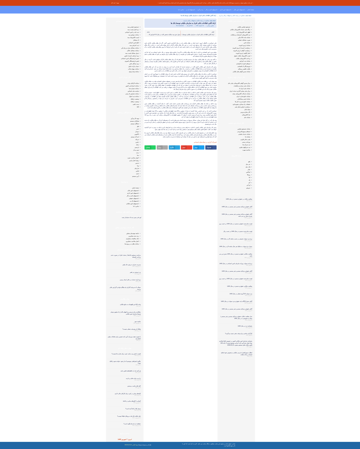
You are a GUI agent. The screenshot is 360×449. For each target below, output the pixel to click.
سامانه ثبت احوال (134, 96)
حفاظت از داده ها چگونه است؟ (132, 424)
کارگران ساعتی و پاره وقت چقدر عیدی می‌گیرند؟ (238, 333)
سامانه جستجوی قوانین (243, 129)
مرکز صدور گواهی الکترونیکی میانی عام (239, 83)
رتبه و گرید (200, 9)
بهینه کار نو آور (135, 118)
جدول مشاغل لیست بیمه (132, 53)
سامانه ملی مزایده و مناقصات (242, 86)
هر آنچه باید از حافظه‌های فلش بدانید (131, 371)
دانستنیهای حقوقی (134, 198)
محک (137, 144)
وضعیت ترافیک (135, 99)
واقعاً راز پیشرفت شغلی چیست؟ (132, 329)
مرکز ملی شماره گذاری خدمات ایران (240, 91)
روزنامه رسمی (246, 142)
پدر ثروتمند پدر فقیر (135, 272)
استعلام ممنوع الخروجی (243, 131)
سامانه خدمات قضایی (244, 134)
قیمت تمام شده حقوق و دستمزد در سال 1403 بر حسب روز (235, 278)
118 (138, 107)
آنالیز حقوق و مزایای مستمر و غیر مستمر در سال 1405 (237, 206)
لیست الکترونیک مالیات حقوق (242, 56)
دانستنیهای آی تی (190, 9)
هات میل (248, 167)
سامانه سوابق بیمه (133, 35)
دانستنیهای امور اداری (225, 9)
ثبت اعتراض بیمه (134, 45)
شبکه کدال (247, 109)
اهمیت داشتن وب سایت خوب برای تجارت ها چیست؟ (126, 354)
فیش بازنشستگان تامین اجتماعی (130, 58)
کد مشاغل (136, 40)
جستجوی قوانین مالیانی (243, 27)
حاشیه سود (138, 321)
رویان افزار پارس (134, 160)
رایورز (137, 142)
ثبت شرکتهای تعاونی (244, 147)
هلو (138, 126)
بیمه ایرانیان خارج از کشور (131, 56)
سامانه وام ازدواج (134, 71)
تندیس (137, 163)
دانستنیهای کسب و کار (212, 9)
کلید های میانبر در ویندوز (134, 386)
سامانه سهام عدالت (133, 69)
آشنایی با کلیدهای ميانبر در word (132, 401)
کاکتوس (137, 134)
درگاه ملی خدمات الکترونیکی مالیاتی (240, 29)
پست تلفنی (136, 104)
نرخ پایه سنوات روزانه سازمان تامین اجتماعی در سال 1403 (235, 263)
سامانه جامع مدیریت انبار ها (242, 101)
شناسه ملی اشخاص (133, 91)
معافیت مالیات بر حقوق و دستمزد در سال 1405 (239, 199)
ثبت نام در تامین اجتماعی (132, 32)
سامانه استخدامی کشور (132, 86)
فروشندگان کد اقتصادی (244, 66)
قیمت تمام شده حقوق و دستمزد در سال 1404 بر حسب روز (235, 223)
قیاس (137, 171)
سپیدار (137, 131)
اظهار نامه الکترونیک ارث (243, 32)
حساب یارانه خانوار (133, 66)
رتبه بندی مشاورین (134, 236)
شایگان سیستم (135, 123)
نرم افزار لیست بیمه (133, 29)
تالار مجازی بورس (245, 112)
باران (137, 173)
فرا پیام (137, 168)
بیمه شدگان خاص (134, 63)
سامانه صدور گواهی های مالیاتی (241, 71)
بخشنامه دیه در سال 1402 (245, 326)
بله (249, 180)
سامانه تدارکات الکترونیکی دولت (241, 93)
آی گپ (248, 185)
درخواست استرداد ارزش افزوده (241, 48)
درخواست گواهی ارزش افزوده (241, 50)
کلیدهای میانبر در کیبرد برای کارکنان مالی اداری (128, 393)
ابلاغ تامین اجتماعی (133, 42)
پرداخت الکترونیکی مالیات (243, 58)
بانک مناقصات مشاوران (132, 238)
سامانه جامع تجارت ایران (243, 96)
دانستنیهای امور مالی (239, 9)
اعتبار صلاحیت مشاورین (132, 241)
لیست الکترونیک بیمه (133, 37)
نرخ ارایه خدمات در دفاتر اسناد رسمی (130, 279)
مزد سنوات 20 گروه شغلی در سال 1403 (241, 293)
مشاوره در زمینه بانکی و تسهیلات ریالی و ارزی (232, 15)
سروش (248, 188)
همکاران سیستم (134, 121)
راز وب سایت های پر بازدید (133, 378)
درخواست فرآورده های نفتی (242, 107)
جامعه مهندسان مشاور (132, 233)
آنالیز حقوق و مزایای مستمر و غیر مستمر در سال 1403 (237, 271)
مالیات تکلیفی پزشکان (244, 69)
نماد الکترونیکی (246, 115)
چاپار (249, 169)
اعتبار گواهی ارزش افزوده (243, 53)
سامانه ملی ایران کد (244, 88)
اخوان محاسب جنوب (133, 158)
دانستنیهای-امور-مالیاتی (132, 203)
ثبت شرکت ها (246, 144)
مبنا (138, 155)
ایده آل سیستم (135, 137)
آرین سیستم (135, 176)
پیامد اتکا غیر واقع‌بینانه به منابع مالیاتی (130, 304)
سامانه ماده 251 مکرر (244, 37)
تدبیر (137, 129)
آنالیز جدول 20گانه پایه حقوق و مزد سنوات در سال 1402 (236, 301)
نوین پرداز (136, 150)
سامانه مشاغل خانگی (133, 50)
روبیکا (248, 174)
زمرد (137, 152)
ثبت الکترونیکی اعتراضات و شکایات (240, 35)
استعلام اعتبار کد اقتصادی (243, 63)
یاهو (249, 161)
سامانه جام (247, 117)
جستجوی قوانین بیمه (133, 27)
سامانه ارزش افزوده (244, 45)
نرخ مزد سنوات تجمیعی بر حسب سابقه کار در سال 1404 (236, 239)
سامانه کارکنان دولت (133, 83)
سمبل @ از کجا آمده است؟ (133, 408)
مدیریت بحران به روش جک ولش (132, 264)
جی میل (248, 164)
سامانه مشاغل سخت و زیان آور (130, 48)
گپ (249, 182)
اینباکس (248, 172)
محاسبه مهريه (246, 150)
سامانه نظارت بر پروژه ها (132, 244)
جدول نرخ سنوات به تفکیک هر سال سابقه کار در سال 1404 (235, 246)
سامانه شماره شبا (134, 88)
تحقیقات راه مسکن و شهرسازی (241, 104)
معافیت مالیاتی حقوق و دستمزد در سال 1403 (239, 286)
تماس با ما (181, 9)
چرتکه (137, 139)
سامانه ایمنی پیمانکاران (243, 99)
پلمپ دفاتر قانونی (245, 139)
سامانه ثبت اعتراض (245, 61)
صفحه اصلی (250, 9)
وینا (138, 165)
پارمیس (137, 147)
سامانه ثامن (247, 42)
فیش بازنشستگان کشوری (132, 61)
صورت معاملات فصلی (244, 40)
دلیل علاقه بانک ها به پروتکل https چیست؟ (129, 416)
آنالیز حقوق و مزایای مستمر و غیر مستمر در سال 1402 (237, 309)
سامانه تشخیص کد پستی (132, 93)
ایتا (249, 177)
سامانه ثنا (247, 137)
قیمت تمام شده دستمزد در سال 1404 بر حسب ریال (237, 231)
